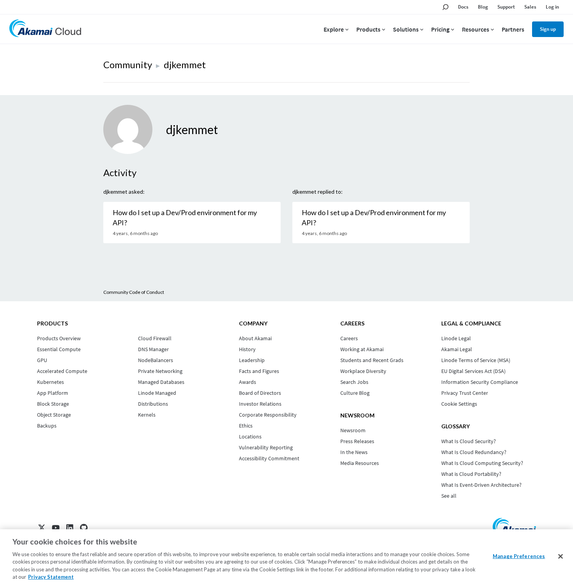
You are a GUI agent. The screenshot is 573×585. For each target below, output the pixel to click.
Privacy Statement (51, 577)
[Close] (560, 556)
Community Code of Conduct (133, 292)
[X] (41, 527)
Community (127, 64)
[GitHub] (83, 527)
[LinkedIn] (69, 527)
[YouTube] (55, 527)
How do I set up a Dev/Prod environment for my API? (185, 217)
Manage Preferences (519, 556)
